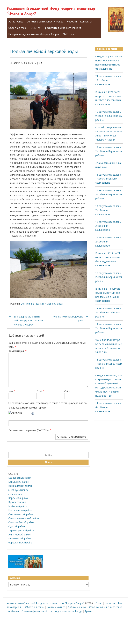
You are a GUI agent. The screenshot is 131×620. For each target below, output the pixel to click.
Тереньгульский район (21, 530)
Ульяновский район (19, 534)
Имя (12, 391)
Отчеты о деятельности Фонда (45, 21)
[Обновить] (33, 413)
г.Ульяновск (15, 494)
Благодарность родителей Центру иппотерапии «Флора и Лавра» (28, 320)
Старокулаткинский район (23, 518)
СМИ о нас (69, 34)
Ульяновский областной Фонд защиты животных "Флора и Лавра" (51, 12)
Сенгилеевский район (20, 514)
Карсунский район (18, 498)
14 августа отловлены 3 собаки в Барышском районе (108, 194)
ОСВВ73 (35, 27)
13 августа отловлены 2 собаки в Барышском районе (108, 277)
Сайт (67, 391)
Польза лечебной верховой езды (44, 51)
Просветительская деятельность (62, 27)
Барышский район (18, 481)
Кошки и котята (56, 607)
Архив (88, 611)
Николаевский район (20, 510)
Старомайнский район (21, 522)
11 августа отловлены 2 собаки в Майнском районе (108, 312)
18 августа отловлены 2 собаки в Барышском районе (108, 151)
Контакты (86, 21)
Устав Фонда (15, 21)
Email (41, 391)
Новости (72, 21)
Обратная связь (17, 27)
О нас (99, 603)
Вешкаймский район (20, 485)
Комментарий (18, 351)
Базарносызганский (19, 477)
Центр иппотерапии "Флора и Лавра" (42, 303)
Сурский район (16, 526)
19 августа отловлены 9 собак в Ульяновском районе (108, 115)
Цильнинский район (19, 538)
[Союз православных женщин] (25, 567)
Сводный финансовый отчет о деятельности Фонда (51, 611)
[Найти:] (48, 455)
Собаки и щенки (77, 607)
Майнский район (17, 506)
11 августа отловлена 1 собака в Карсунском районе (108, 363)
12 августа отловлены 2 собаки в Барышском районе (108, 328)
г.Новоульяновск (18, 490)
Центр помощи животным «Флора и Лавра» (33, 34)
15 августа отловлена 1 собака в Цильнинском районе (108, 178)
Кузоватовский (17, 502)
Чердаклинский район (20, 542)
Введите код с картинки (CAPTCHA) (29, 430)
